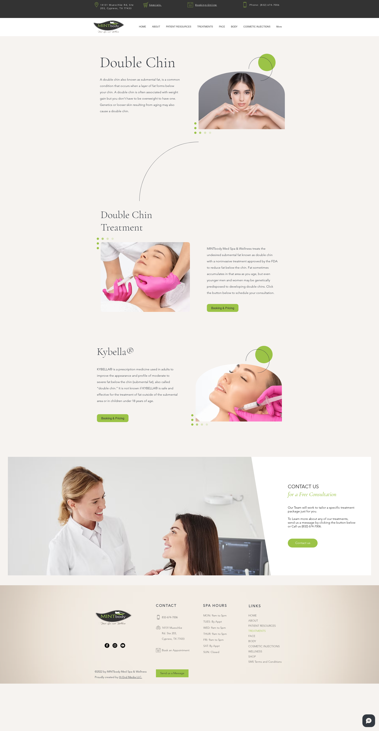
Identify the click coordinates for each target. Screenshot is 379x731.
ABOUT (253, 620)
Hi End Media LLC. (130, 677)
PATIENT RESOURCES (262, 626)
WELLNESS (255, 651)
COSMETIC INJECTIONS (264, 646)
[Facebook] (107, 645)
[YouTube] (122, 645)
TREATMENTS (257, 631)
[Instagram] (115, 645)
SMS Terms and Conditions (265, 661)
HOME (252, 615)
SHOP (252, 656)
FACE (251, 636)
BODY (252, 641)
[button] (178, 26)
